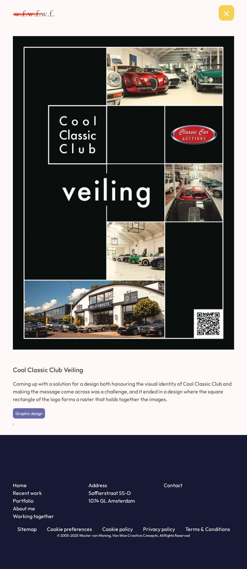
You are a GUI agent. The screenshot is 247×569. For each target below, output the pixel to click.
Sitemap (27, 529)
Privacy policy (159, 529)
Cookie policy (117, 529)
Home (20, 485)
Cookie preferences (69, 529)
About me (24, 508)
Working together (33, 516)
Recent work (27, 493)
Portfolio (23, 500)
